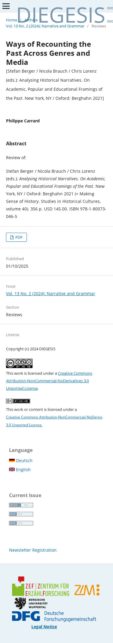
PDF (18, 237)
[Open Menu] (6, 6)
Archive (31, 20)
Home (11, 20)
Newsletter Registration (33, 550)
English (23, 469)
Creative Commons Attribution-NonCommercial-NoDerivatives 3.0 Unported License (49, 380)
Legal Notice (44, 626)
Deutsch (24, 460)
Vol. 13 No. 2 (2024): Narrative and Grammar (45, 26)
